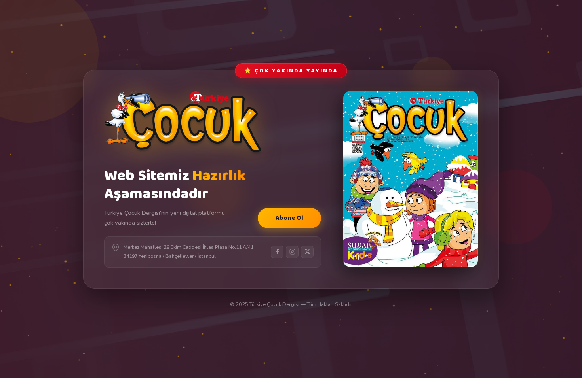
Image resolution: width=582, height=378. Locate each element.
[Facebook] (277, 252)
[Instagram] (292, 252)
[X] (307, 252)
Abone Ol (289, 218)
